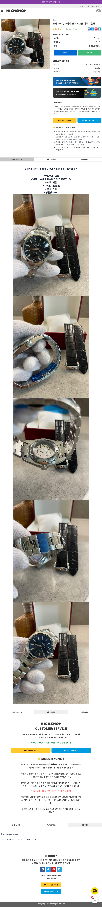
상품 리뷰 (85, 159)
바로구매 (89, 53)
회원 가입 (86, 6)
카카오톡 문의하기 (66, 120)
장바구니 (98, 6)
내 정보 (92, 6)
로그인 (81, 6)
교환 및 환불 (51, 159)
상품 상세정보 (17, 159)
